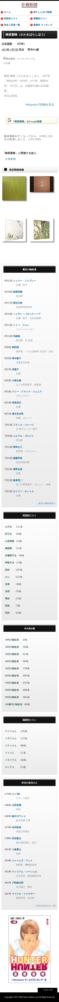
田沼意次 (16, 838)
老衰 (7, 584)
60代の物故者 (12, 675)
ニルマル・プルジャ (23, 436)
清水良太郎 (17, 414)
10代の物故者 (12, 640)
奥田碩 (15, 347)
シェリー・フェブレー (24, 280)
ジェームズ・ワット (22, 860)
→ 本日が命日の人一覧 (45, 905)
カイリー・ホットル (23, 491)
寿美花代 (16, 402)
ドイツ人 (9, 753)
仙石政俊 (16, 827)
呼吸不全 (9, 562)
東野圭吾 (17, 469)
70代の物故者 (12, 683)
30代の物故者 (12, 654)
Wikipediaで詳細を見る (39, 104)
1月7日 (14, 49)
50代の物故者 (12, 668)
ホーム (7, 12)
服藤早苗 (17, 458)
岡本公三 (17, 447)
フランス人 (11, 745)
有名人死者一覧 (12, 25)
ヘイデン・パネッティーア (27, 314)
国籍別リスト (40, 18)
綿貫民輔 (17, 292)
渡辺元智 (17, 303)
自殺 (7, 591)
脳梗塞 (8, 548)
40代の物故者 (12, 661)
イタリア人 (11, 760)
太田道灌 (16, 805)
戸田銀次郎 (17, 882)
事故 (7, 598)
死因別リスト (11, 18)
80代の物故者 (12, 690)
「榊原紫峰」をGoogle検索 (27, 121)
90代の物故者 (12, 697)
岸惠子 (15, 369)
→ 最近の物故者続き (46, 503)
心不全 (8, 527)
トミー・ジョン (21, 325)
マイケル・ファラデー (23, 894)
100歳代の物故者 (13, 704)
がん (7, 577)
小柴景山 (16, 849)
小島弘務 (16, 380)
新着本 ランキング (42, 25)
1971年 (6, 49)
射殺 (7, 605)
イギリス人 (11, 738)
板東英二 (17, 480)
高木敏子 (16, 358)
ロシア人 (9, 767)
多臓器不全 (11, 555)
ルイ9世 (16, 794)
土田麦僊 (10, 159)
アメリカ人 (11, 731)
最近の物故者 (29, 269)
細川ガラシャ (19, 816)
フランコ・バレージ (23, 425)
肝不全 (8, 534)
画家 (9, 43)
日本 (4, 43)
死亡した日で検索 (42, 12)
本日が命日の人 (29, 783)
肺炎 (7, 570)
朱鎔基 (16, 336)
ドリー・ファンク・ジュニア (27, 391)
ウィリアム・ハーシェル (24, 871)
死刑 (7, 613)
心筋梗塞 (9, 541)
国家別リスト (29, 720)
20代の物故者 (12, 647)
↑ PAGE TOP (47, 990)
